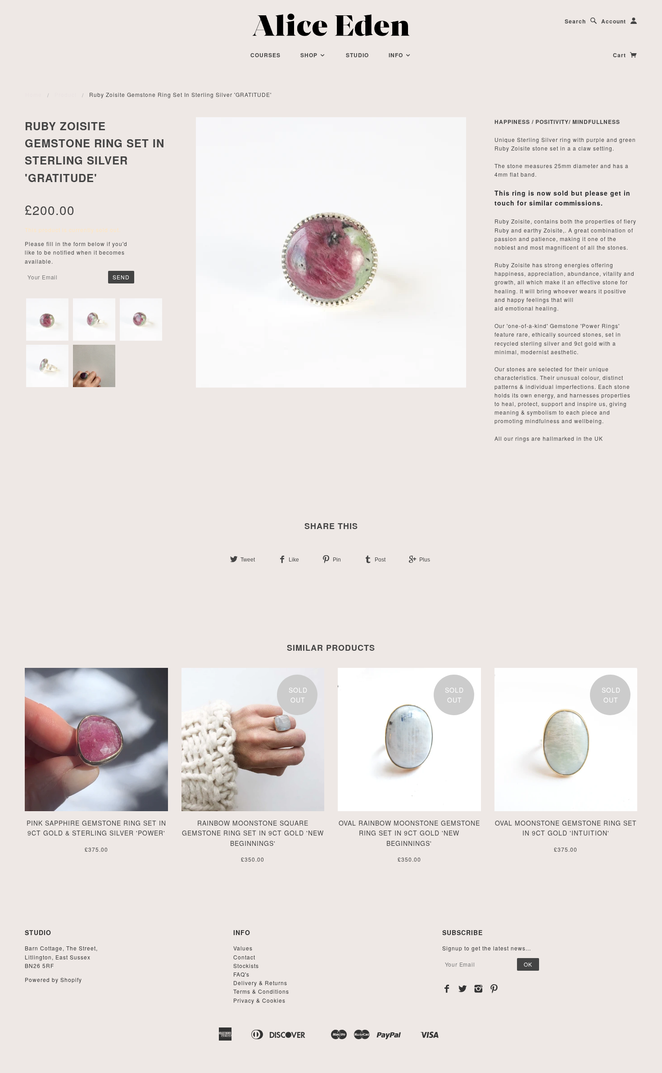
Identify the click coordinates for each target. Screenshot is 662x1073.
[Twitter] (462, 988)
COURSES (265, 55)
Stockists (246, 965)
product (65, 94)
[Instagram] (478, 988)
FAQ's (241, 974)
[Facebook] (447, 988)
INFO (397, 55)
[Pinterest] (494, 988)
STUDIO (357, 55)
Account (613, 21)
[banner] (331, 25)
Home (33, 94)
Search (575, 21)
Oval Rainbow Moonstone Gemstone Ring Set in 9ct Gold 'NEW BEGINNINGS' (409, 833)
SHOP (309, 55)
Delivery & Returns (260, 982)
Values (243, 948)
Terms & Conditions (261, 991)
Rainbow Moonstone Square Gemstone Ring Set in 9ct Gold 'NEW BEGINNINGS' (253, 833)
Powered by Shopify (53, 979)
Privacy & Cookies (259, 1000)
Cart (620, 55)
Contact (244, 957)
